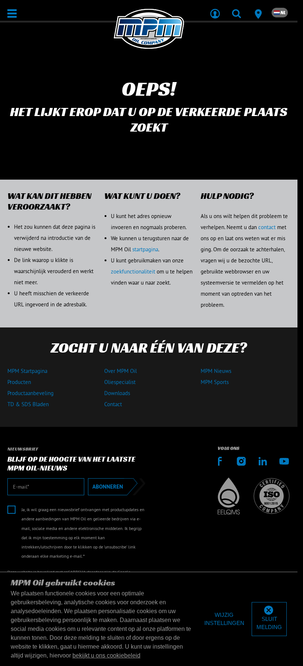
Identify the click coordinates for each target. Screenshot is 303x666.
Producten (19, 381)
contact (267, 227)
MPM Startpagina (27, 370)
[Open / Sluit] (12, 13)
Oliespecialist (120, 381)
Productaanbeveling (30, 393)
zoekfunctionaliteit (133, 271)
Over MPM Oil (120, 370)
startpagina (145, 249)
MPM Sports (215, 381)
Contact (113, 404)
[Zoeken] (236, 9)
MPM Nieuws (216, 370)
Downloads (117, 393)
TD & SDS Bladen (28, 404)
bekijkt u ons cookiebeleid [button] (106, 655)
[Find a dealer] (258, 9)
